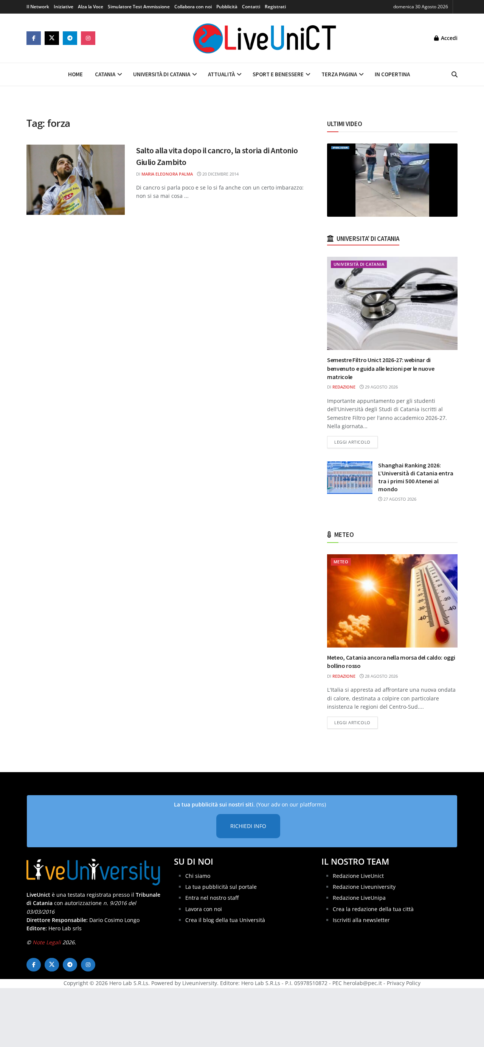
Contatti (251, 6)
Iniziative (63, 6)
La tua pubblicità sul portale (221, 886)
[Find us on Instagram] (88, 38)
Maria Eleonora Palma (167, 174)
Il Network (37, 6)
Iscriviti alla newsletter (361, 920)
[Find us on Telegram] (70, 38)
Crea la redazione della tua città (373, 909)
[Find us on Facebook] (33, 38)
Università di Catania (161, 74)
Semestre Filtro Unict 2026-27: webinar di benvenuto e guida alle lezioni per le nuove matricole (380, 368)
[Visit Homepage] (264, 38)
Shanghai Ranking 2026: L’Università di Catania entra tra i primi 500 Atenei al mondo (415, 477)
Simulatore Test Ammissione (139, 6)
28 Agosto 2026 (381, 676)
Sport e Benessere (278, 74)
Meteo (341, 561)
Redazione (343, 387)
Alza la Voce (90, 6)
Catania (105, 74)
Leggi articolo (356, 442)
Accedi (448, 38)
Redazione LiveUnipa (359, 897)
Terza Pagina (339, 74)
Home (75, 74)
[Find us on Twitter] (52, 38)
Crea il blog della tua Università (225, 920)
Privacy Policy (403, 983)
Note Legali (47, 942)
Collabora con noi (193, 6)
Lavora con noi (203, 909)
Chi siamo (197, 875)
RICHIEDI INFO (248, 826)
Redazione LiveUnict (358, 875)
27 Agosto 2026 (399, 499)
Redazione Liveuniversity (364, 886)
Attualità (221, 74)
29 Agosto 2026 (381, 387)
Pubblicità (226, 6)
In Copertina (392, 74)
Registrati (275, 6)
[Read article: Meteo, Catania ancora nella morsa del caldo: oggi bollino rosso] (392, 601)
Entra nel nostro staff (212, 897)
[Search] (454, 74)
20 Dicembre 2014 (220, 174)
